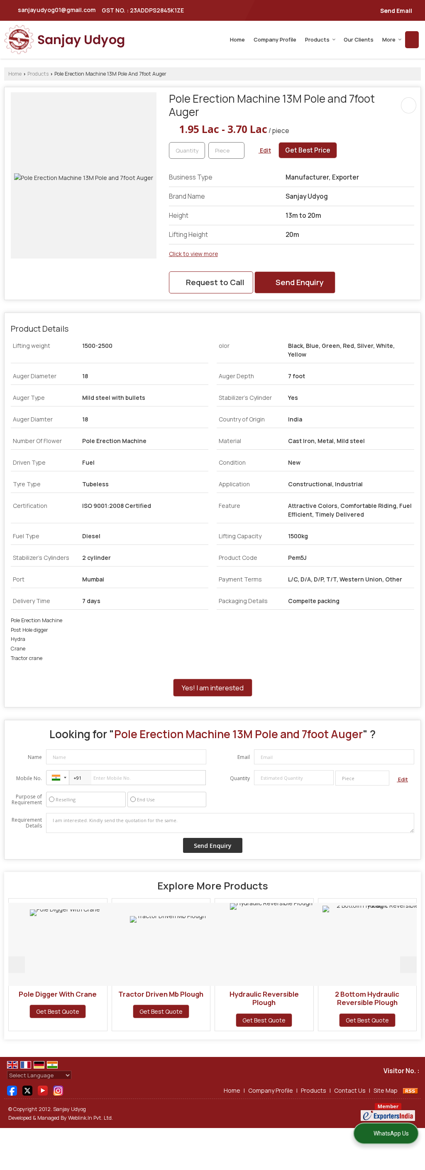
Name (35, 757)
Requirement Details (27, 823)
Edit (265, 150)
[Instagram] (58, 1090)
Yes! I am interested (213, 687)
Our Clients (359, 39)
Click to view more (193, 254)
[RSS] (410, 1090)
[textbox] (226, 150)
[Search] (412, 39)
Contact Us (350, 1090)
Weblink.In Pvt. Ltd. (90, 1117)
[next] (408, 964)
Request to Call (214, 282)
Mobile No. (29, 778)
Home (237, 39)
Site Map (386, 1090)
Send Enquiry (298, 282)
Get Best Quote (29, 1011)
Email (243, 757)
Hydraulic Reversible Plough (235, 998)
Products (317, 39)
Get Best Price (307, 150)
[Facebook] (12, 1090)
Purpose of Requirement (27, 799)
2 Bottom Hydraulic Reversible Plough (339, 998)
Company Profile (275, 39)
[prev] (16, 964)
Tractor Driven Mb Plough (132, 994)
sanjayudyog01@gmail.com (56, 10)
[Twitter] (27, 1090)
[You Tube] (43, 1090)
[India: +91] (57, 777)
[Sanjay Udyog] (64, 39)
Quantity (240, 778)
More (389, 39)
